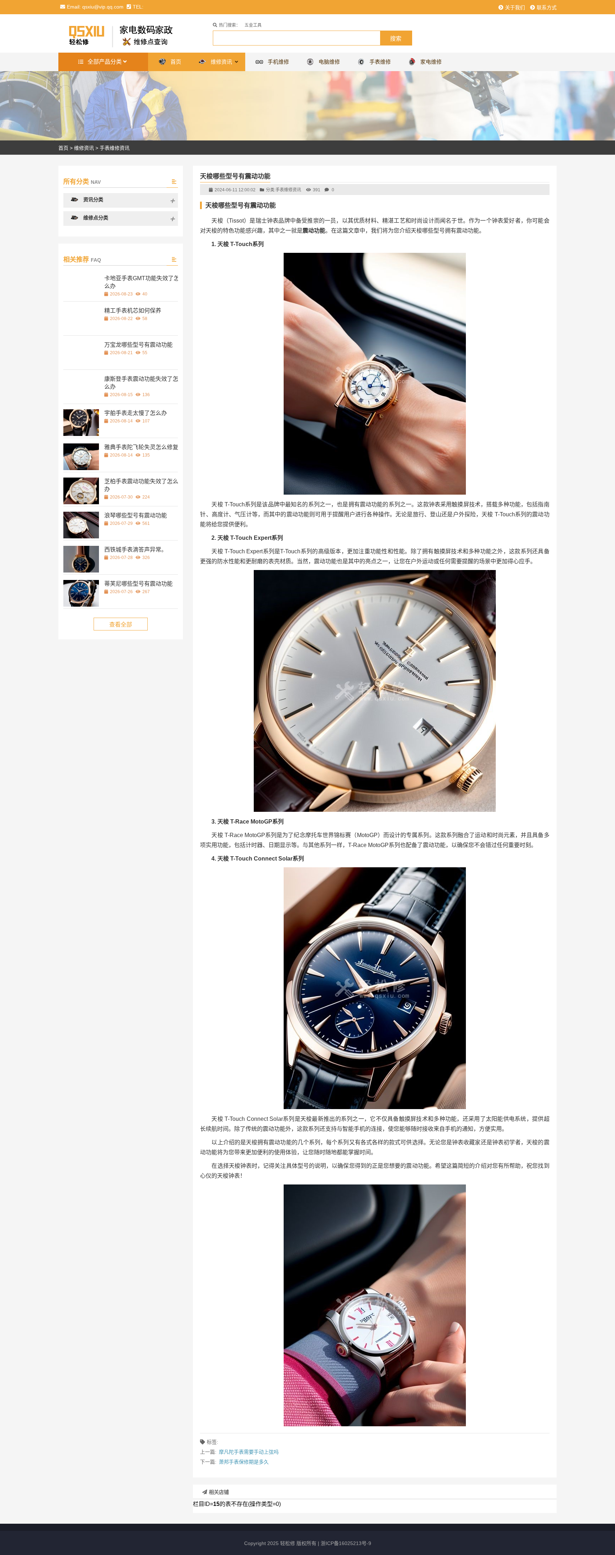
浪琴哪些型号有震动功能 (135, 515)
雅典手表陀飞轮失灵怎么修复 (141, 447)
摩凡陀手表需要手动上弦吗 (249, 1452)
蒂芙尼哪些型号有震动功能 (138, 584)
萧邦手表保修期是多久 (244, 1462)
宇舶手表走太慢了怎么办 (135, 413)
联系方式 (547, 7)
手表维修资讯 (115, 148)
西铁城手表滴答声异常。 (135, 550)
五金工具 (253, 25)
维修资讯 (84, 148)
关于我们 (515, 7)
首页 (63, 148)
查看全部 (120, 625)
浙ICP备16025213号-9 (346, 1543)
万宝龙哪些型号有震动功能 (138, 345)
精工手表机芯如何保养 (132, 311)
